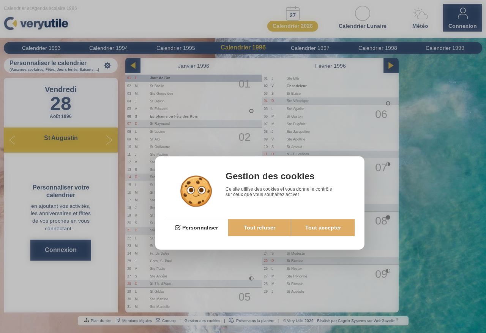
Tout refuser (259, 228)
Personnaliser (200, 228)
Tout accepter (323, 228)
